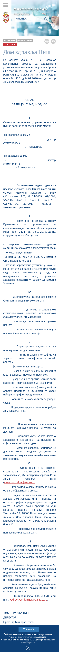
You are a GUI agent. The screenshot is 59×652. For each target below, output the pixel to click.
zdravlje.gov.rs (28, 642)
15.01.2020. (10, 45)
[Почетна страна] (6, 17)
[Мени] (6, 5)
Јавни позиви (24, 41)
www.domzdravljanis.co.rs (19, 482)
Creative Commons (27, 637)
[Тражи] (45, 19)
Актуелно (9, 41)
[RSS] (28, 648)
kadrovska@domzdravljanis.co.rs (28, 600)
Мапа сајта (28, 629)
